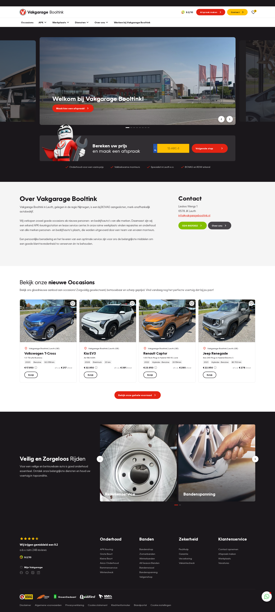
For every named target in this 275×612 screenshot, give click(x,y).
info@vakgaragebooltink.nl (194, 215)
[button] (267, 596)
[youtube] (27, 572)
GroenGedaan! (67, 596)
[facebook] (21, 572)
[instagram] (32, 572)
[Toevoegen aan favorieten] (72, 303)
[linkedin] (38, 572)
